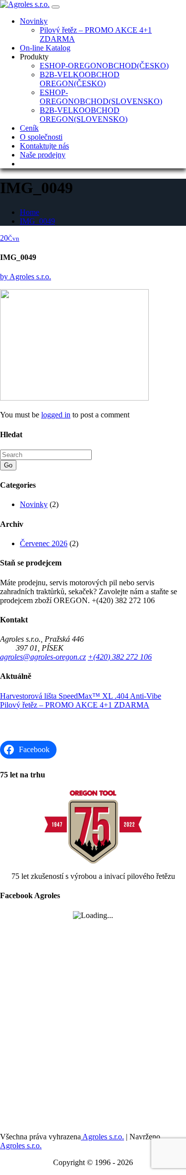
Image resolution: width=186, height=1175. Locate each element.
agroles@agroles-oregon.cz (43, 657)
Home (29, 212)
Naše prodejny (42, 155)
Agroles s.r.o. (25, 276)
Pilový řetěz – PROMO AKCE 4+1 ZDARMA (74, 705)
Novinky (34, 21)
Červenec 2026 (43, 543)
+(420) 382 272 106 (120, 657)
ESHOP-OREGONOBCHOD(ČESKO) (104, 65)
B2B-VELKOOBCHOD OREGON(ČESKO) (80, 79)
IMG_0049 (37, 221)
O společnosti (41, 137)
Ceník (29, 128)
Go (8, 465)
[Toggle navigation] (56, 6)
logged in (55, 414)
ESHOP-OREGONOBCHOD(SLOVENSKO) (101, 96)
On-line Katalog (45, 48)
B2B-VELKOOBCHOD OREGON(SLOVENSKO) (83, 114)
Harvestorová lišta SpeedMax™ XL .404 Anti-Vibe (80, 696)
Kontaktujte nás (44, 146)
